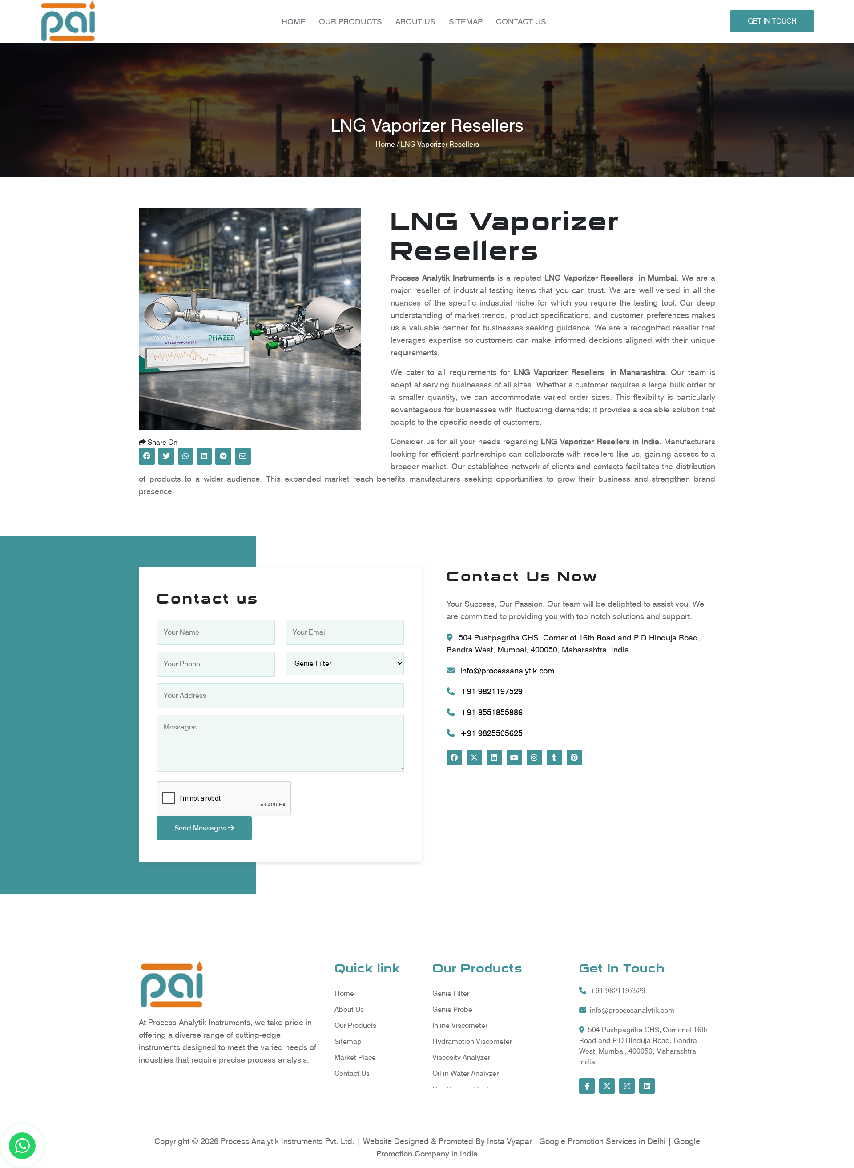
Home (294, 21)
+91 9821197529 (490, 691)
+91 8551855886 (490, 712)
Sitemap (466, 21)
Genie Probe (452, 1009)
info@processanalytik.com (506, 670)
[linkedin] (494, 757)
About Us (415, 21)
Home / (388, 144)
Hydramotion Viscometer (472, 1041)
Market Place (355, 1057)
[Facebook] (454, 757)
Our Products (355, 1025)
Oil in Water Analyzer (465, 1073)
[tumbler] (554, 757)
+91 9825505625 (490, 733)
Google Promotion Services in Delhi (603, 1141)
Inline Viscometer (459, 1025)
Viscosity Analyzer (461, 1057)
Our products (350, 21)
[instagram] (534, 757)
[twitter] (474, 757)
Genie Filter (450, 993)
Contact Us (521, 21)
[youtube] (514, 757)
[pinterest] (574, 757)
